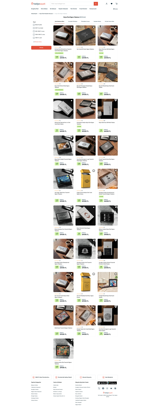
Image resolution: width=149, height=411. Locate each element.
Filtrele (41, 47)
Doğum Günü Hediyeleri (36, 391)
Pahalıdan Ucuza (85, 21)
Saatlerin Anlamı (79, 391)
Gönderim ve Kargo (57, 391)
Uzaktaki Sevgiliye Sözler (80, 400)
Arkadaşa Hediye (35, 398)
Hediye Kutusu (34, 400)
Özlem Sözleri (78, 389)
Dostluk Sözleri (78, 385)
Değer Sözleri (78, 404)
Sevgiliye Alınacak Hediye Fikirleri (82, 387)
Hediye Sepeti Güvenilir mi (59, 396)
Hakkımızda (55, 385)
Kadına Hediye (34, 393)
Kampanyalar (93, 8)
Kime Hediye (44, 8)
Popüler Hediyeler (63, 8)
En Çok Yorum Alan (109, 21)
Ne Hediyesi (53, 8)
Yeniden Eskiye (97, 21)
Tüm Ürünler (73, 8)
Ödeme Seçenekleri (57, 393)
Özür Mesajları (78, 402)
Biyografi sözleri (78, 396)
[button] (115, 9)
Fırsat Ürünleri (83, 8)
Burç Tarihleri (78, 393)
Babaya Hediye (34, 385)
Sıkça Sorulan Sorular (58, 389)
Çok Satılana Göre (59, 21)
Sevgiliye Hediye (34, 389)
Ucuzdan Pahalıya (72, 21)
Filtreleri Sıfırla (38, 41)
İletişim (54, 387)
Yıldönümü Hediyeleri (36, 387)
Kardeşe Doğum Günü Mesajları (82, 398)
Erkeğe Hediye (34, 396)
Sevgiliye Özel (34, 8)
